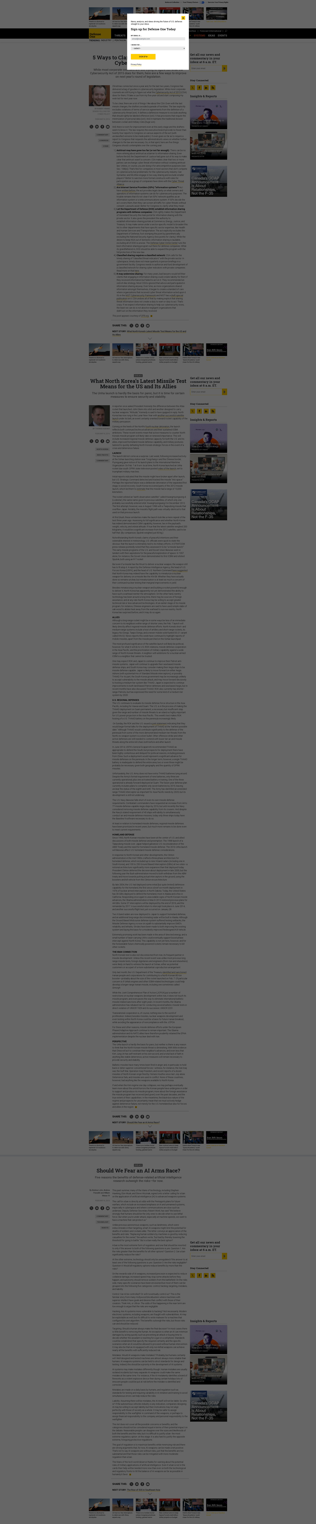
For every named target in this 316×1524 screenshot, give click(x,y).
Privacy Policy (136, 64)
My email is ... (136, 35)
